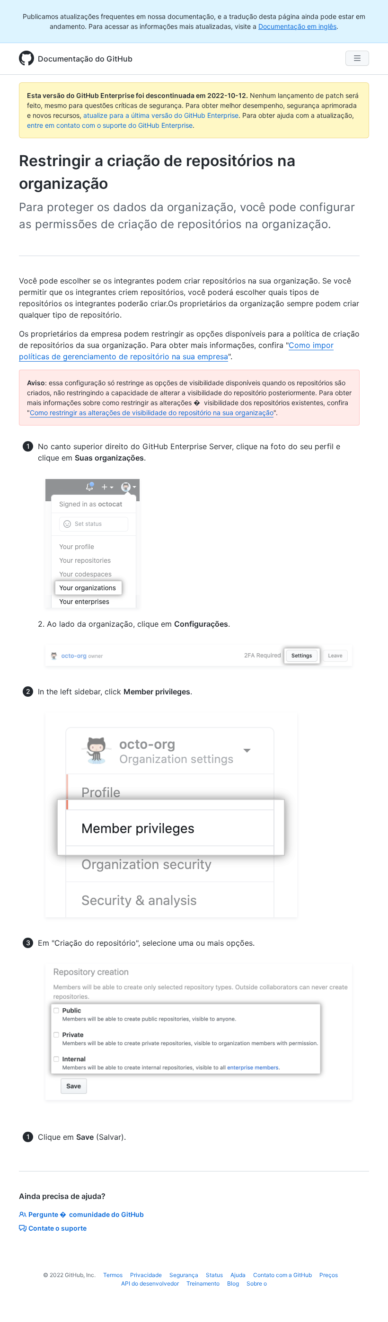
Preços (328, 1274)
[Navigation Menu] (357, 58)
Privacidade (146, 1274)
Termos (113, 1274)
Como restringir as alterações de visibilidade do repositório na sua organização (151, 412)
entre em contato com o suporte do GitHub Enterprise (110, 125)
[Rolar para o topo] (367, 1301)
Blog (233, 1283)
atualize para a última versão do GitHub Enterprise (160, 115)
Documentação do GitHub (85, 58)
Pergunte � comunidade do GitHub (86, 1214)
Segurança (183, 1274)
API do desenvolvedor (150, 1283)
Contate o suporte (57, 1228)
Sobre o (257, 1283)
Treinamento (203, 1283)
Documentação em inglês (297, 26)
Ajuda (238, 1274)
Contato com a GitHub (282, 1274)
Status (214, 1274)
